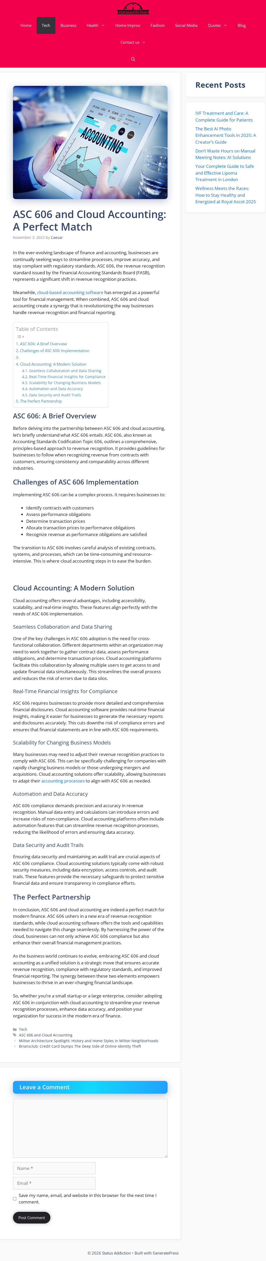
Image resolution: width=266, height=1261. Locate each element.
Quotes (214, 25)
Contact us (130, 42)
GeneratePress (166, 1253)
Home (26, 25)
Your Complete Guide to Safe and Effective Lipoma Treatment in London (224, 172)
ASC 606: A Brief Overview (43, 343)
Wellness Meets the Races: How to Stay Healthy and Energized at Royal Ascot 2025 (225, 195)
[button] (133, 59)
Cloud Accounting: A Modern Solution (53, 364)
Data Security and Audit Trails (55, 394)
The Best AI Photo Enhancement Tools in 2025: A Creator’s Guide (225, 135)
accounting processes (63, 781)
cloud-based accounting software (70, 292)
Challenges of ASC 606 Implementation (54, 350)
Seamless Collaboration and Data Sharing (65, 370)
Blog (242, 25)
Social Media (186, 25)
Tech (46, 25)
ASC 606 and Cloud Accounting (45, 1035)
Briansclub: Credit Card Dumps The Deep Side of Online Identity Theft (80, 1046)
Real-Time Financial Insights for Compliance (67, 376)
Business (68, 25)
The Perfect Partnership (41, 401)
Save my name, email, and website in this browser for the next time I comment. (88, 1198)
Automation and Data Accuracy (56, 388)
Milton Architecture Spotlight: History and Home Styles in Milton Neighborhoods (88, 1040)
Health (92, 25)
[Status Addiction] (133, 8)
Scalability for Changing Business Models (65, 382)
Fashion (158, 25)
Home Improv (127, 25)
